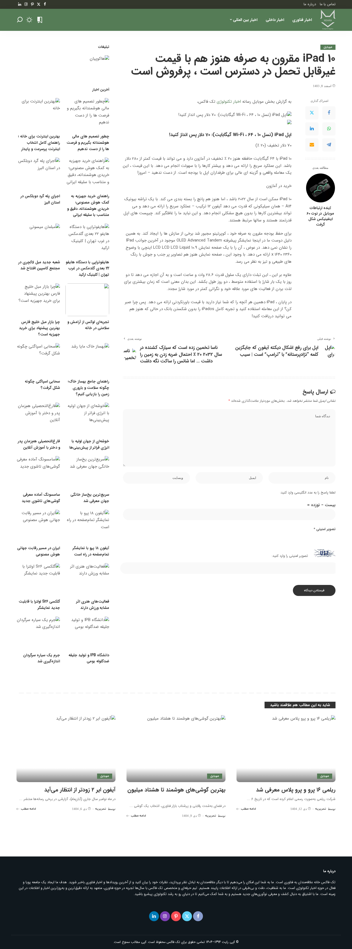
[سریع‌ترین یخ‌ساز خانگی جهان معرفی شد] (87, 472)
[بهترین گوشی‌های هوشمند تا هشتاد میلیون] (176, 748)
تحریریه (320, 809)
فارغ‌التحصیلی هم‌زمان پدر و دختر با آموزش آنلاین (39, 444)
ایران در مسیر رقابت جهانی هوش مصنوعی (38, 551)
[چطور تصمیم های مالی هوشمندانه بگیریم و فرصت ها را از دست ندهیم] (87, 114)
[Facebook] (329, 112)
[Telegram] (329, 144)
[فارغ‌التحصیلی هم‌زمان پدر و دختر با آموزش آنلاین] (38, 419)
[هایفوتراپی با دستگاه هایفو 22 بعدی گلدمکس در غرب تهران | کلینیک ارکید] (87, 240)
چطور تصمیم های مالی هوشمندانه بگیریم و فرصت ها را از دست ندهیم (88, 143)
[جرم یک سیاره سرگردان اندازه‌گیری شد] (38, 633)
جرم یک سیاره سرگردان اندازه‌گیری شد (41, 658)
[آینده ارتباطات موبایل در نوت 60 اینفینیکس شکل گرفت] (320, 187)
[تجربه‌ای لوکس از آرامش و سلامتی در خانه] (87, 299)
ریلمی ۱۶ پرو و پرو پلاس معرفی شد (296, 789)
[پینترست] (32, 4)
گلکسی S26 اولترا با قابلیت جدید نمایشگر (39, 605)
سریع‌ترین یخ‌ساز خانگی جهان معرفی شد (89, 498)
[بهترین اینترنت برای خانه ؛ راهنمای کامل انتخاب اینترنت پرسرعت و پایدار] (38, 114)
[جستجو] (19, 20)
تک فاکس (173, 942)
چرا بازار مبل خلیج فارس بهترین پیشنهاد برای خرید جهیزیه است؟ (39, 328)
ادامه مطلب (248, 809)
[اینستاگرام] (26, 4)
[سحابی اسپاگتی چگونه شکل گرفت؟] (38, 359)
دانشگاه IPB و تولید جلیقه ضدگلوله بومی (88, 658)
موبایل (328, 47)
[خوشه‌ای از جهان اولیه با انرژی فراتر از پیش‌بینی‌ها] (87, 419)
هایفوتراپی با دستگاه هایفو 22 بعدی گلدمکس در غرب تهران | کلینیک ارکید (87, 268)
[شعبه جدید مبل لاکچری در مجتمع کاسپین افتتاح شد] (38, 240)
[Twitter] (311, 112)
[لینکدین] (19, 4)
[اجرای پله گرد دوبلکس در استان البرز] (38, 174)
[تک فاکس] (328, 20)
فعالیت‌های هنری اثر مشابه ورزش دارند (92, 605)
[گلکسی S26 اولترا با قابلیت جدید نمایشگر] (38, 579)
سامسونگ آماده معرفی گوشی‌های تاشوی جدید (41, 498)
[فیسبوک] (45, 4)
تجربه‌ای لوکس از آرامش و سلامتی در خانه (88, 325)
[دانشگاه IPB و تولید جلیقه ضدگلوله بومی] (87, 633)
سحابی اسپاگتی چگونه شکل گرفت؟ (42, 385)
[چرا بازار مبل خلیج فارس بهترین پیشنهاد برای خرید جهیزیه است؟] (38, 299)
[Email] (311, 144)
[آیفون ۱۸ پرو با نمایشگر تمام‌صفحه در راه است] (87, 526)
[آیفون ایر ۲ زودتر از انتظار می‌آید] (66, 748)
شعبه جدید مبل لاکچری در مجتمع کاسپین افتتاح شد (39, 265)
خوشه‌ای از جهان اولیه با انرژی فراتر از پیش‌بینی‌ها (89, 444)
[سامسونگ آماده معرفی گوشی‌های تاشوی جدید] (38, 472)
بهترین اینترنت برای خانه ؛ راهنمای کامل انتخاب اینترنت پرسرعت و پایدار (39, 143)
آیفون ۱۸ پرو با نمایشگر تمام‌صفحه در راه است (91, 551)
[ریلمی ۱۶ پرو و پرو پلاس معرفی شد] (286, 748)
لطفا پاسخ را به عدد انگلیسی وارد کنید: (308, 492)
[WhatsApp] (329, 128)
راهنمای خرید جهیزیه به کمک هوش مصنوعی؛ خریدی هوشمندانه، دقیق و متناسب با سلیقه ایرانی (88, 205)
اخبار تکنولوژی (229, 101)
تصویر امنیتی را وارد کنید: (290, 556)
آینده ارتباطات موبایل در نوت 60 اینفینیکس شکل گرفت (320, 216)
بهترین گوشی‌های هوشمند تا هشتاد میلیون (176, 789)
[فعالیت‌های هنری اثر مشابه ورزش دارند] (87, 579)
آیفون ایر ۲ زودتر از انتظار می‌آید (80, 789)
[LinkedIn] (311, 128)
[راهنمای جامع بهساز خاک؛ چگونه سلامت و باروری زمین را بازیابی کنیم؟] (87, 359)
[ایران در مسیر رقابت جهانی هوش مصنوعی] (38, 526)
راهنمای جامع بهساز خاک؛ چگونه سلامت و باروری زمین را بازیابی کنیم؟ (88, 388)
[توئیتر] (38, 4)
